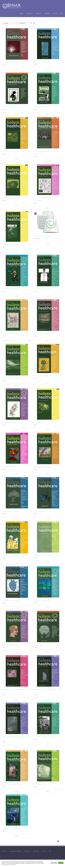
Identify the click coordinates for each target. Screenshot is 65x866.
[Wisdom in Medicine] (48, 88)
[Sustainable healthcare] (48, 358)
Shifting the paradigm (42, 467)
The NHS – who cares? (42, 289)
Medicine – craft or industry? (45, 737)
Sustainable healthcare (43, 376)
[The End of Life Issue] (17, 315)
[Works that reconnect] (17, 44)
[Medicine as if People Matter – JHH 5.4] (48, 671)
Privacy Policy (36, 851)
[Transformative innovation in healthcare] (48, 179)
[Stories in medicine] (17, 404)
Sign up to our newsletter (15, 851)
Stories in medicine (10, 422)
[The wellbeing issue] (17, 226)
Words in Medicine (41, 62)
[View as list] (33, 23)
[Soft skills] (48, 404)
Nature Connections (42, 600)
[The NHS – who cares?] (48, 270)
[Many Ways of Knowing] (17, 765)
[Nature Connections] (48, 581)
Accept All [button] (61, 862)
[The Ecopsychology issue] (48, 315)
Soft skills (37, 422)
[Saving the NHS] (48, 493)
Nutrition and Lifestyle (11, 600)
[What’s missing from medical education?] (48, 132)
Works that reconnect (11, 62)
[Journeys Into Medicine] (17, 810)
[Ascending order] (16, 23)
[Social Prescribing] (17, 448)
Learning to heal (40, 784)
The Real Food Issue (10, 289)
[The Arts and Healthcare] (17, 359)
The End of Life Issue (11, 333)
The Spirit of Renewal (42, 236)
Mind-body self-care (11, 645)
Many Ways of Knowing (12, 784)
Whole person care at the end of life (16, 151)
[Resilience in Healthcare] (48, 537)
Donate (44, 851)
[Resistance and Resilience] (17, 537)
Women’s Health (9, 107)
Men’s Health (39, 645)
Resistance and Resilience (13, 556)
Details (17, 69)
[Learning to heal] (48, 765)
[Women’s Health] (17, 88)
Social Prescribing (10, 466)
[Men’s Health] (48, 626)
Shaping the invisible (11, 511)
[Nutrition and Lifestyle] (17, 582)
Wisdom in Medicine (41, 107)
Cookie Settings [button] (54, 862)
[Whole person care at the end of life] (17, 133)
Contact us (4, 851)
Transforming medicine (12, 198)
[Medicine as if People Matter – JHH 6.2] (17, 671)
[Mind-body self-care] (17, 626)
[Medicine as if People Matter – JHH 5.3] (17, 718)
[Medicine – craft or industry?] (48, 718)
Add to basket (6, 340)
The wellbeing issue (10, 244)
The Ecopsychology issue (43, 333)
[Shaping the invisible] (17, 492)
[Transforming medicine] (17, 179)
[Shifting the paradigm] (48, 448)
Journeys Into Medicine (12, 828)
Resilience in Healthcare (43, 555)
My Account (27, 851)
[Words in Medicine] (48, 43)
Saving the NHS (40, 511)
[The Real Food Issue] (17, 270)
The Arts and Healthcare (12, 378)
